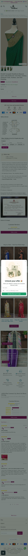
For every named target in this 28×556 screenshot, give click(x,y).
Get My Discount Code (14, 294)
